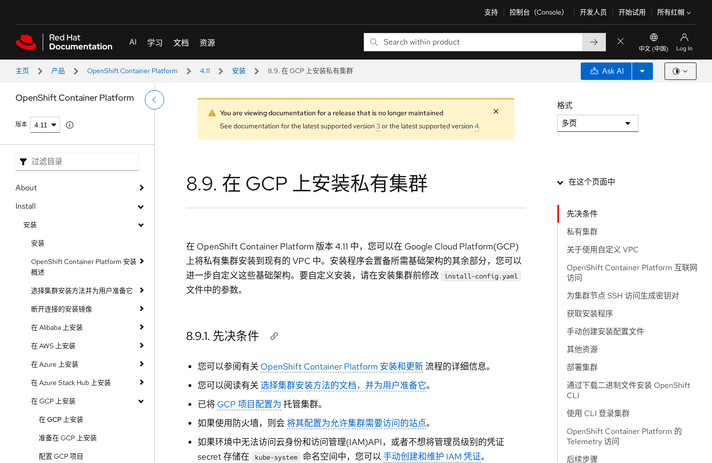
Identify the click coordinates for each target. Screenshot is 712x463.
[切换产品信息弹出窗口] (70, 125)
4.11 (205, 70)
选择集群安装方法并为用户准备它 (82, 290)
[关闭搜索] (620, 42)
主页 (22, 70)
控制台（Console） (539, 12)
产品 (58, 70)
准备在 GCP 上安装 (68, 437)
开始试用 (632, 12)
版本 (21, 124)
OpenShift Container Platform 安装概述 (84, 267)
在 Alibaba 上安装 (57, 327)
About (26, 188)
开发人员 (593, 12)
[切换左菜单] (154, 99)
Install (25, 206)
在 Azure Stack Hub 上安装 (71, 382)
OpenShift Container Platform (132, 70)
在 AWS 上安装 (53, 345)
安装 (239, 70)
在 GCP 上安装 (53, 401)
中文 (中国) (653, 49)
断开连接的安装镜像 (61, 309)
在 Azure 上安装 (54, 364)
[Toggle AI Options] (642, 71)
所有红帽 (670, 12)
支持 (491, 12)
